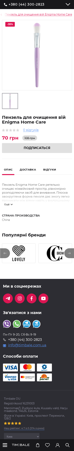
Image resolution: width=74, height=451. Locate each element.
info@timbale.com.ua (27, 345)
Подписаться (37, 148)
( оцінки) (24, 428)
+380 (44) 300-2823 (27, 4)
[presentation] (5, 253)
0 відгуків (31, 130)
